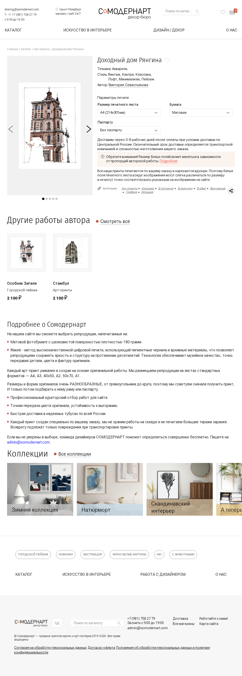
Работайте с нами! (213, 618)
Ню (159, 554)
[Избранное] (222, 12)
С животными (183, 554)
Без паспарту (111, 130)
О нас (231, 30)
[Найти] (197, 11)
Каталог (13, 30)
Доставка (180, 618)
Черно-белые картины (129, 554)
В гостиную (165, 188)
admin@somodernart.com (28, 442)
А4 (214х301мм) (112, 112)
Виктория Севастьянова (128, 85)
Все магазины (183, 624)
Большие (147, 192)
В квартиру (185, 188)
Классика (148, 188)
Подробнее (168, 161)
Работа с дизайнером (163, 574)
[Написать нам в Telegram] (9, 14)
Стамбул (61, 283)
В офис (201, 188)
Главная (12, 49)
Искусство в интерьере (87, 30)
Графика (131, 192)
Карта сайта (208, 624)
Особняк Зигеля (22, 283)
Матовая (179, 112)
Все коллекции (74, 454)
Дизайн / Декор (169, 30)
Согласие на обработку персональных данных (50, 648)
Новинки (66, 554)
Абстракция (92, 554)
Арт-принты (42, 49)
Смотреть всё (115, 221)
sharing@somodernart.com (22, 9)
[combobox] (179, 11)
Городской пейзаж (33, 554)
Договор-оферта (101, 648)
